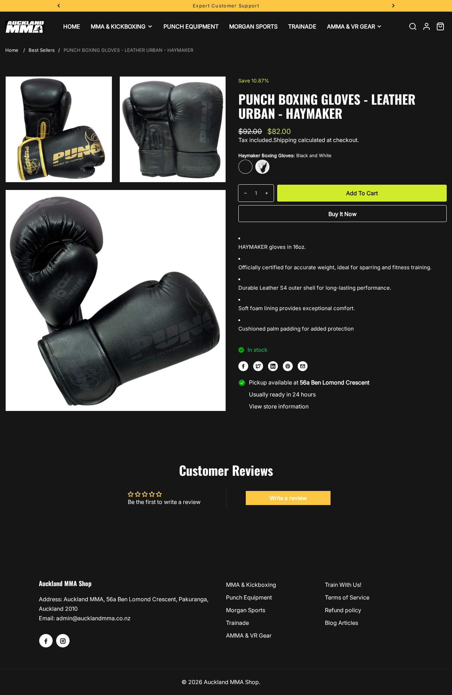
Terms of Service (347, 597)
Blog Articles (341, 622)
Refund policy (343, 610)
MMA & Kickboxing (251, 584)
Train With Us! (343, 584)
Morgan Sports (245, 610)
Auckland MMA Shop (231, 681)
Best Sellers (42, 50)
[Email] (303, 366)
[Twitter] (258, 366)
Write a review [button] (288, 498)
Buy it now (342, 213)
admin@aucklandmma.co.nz (93, 618)
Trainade (237, 622)
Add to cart (362, 193)
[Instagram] (63, 641)
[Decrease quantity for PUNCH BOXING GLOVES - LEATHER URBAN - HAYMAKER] (242, 193)
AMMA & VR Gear (249, 635)
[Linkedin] (273, 366)
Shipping (285, 139)
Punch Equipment (249, 597)
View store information (279, 406)
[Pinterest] (288, 366)
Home (11, 50)
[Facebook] (243, 366)
